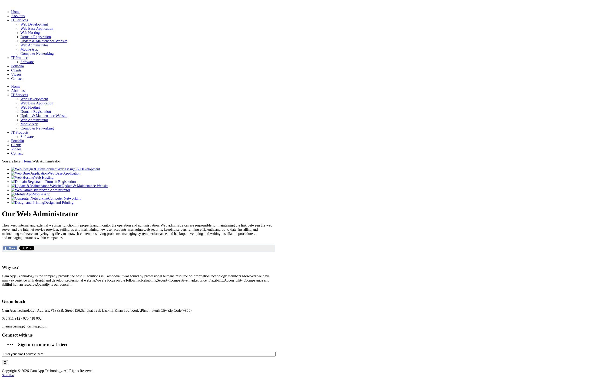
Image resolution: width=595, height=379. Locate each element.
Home (26, 161)
